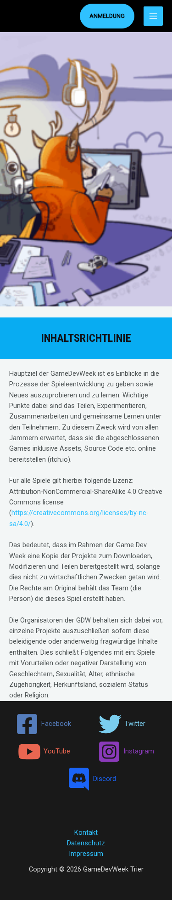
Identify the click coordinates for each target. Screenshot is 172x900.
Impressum (86, 853)
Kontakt (86, 832)
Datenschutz (86, 843)
